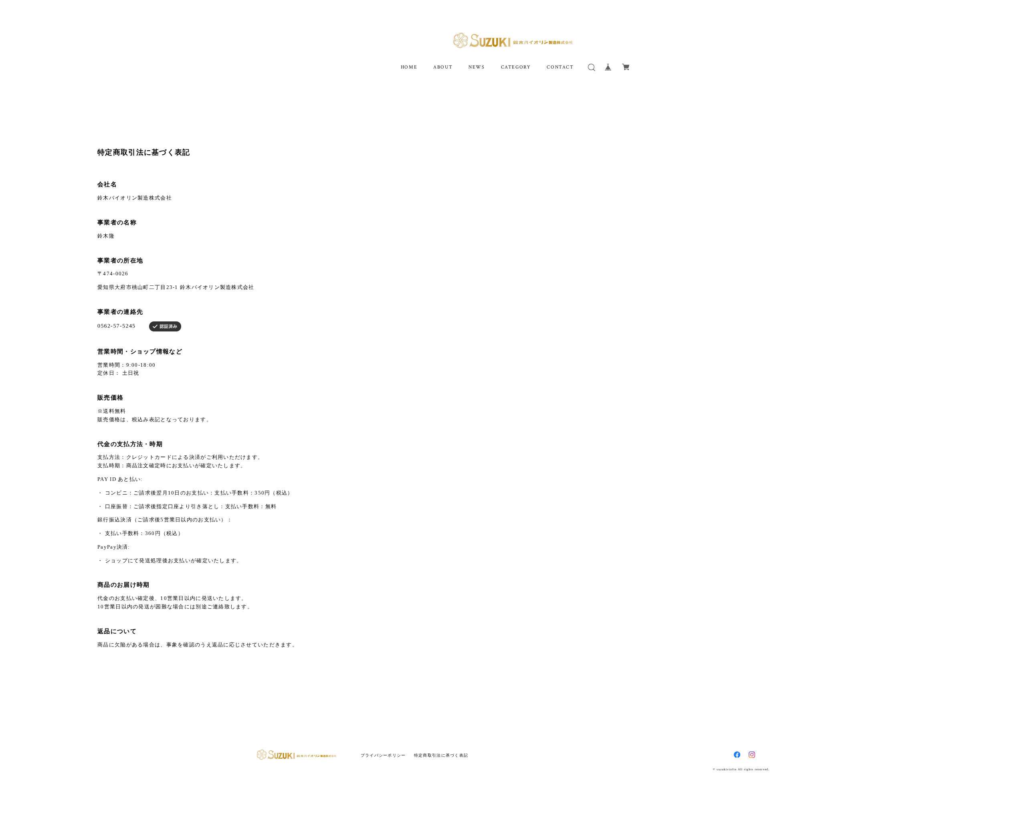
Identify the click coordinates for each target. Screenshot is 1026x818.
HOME (409, 67)
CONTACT (560, 67)
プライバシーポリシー (383, 755)
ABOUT (442, 67)
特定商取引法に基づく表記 (441, 755)
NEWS (477, 67)
